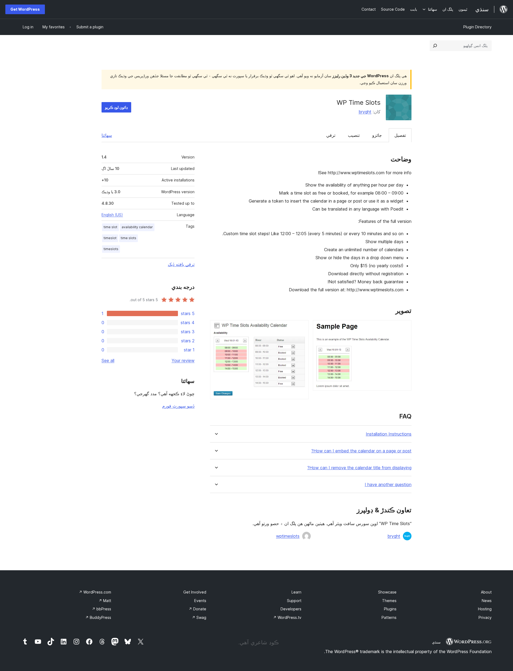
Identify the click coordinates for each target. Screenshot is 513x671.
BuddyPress (98, 617)
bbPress (101, 609)
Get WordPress (25, 9)
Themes (389, 600)
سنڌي (436, 642)
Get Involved (194, 592)
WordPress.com (95, 592)
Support (294, 600)
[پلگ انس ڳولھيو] (435, 45)
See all (108, 360)
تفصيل (400, 135)
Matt (105, 600)
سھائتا (107, 135)
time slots (128, 238)
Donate (197, 609)
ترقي (330, 135)
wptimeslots (288, 536)
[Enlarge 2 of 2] (301, 327)
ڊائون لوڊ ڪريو (116, 107)
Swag (199, 617)
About (486, 592)
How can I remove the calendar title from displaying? (359, 467)
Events (200, 600)
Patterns (389, 617)
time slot (110, 227)
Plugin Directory (477, 27)
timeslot (110, 238)
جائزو (377, 135)
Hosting (485, 609)
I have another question (388, 484)
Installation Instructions (388, 434)
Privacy (485, 617)
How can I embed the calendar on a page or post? (361, 450)
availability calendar (137, 227)
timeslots (111, 249)
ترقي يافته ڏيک (181, 264)
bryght (365, 111)
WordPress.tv (287, 617)
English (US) (112, 214)
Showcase (387, 592)
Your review (183, 360)
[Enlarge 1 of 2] (404, 327)
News (487, 600)
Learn (296, 592)
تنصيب (354, 135)
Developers (291, 609)
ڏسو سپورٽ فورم (178, 406)
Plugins (390, 609)
